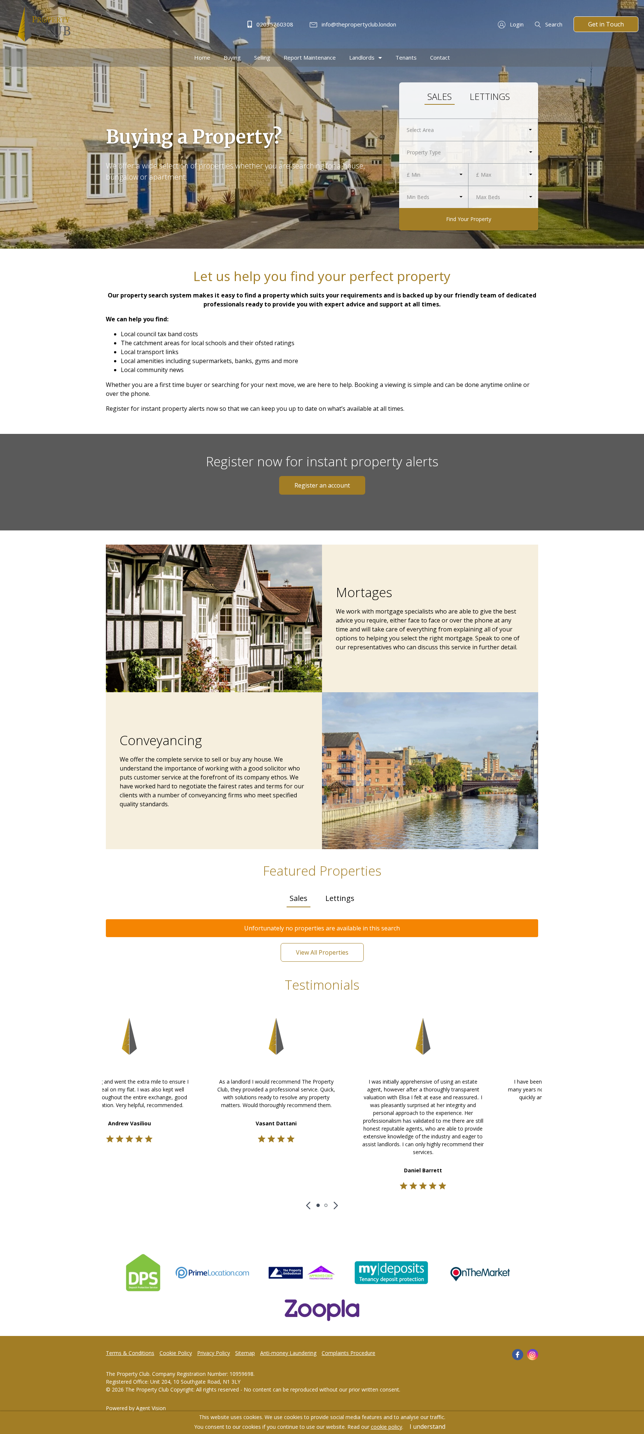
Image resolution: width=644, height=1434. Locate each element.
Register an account (322, 485)
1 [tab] (318, 1205)
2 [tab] (326, 1205)
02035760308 (274, 24)
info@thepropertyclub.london (358, 24)
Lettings (490, 96)
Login (516, 24)
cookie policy (386, 1426)
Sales (439, 96)
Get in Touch (606, 24)
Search (553, 24)
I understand (427, 1426)
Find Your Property (468, 219)
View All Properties (322, 952)
